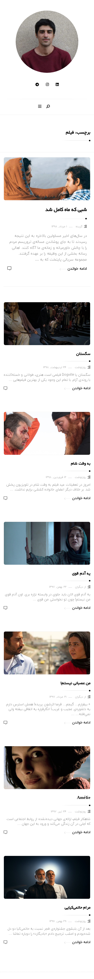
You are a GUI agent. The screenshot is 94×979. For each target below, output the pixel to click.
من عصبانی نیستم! (75, 683)
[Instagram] (47, 84)
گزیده (78, 226)
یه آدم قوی (81, 574)
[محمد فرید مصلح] (47, 42)
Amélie (83, 798)
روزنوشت (80, 367)
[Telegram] (37, 84)
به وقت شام (80, 464)
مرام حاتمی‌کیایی (77, 908)
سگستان (83, 354)
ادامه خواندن (77, 268)
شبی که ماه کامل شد (66, 210)
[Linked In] (57, 84)
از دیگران (80, 587)
